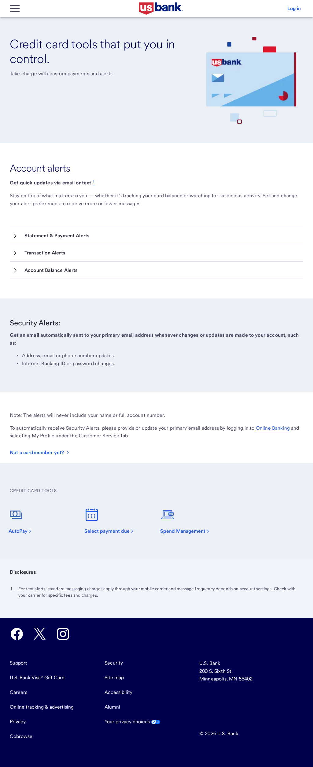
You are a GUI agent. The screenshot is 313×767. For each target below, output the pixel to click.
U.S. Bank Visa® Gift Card (37, 677)
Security (114, 663)
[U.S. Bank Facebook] (17, 634)
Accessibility (118, 692)
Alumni (112, 707)
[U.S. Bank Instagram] (63, 634)
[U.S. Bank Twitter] (40, 634)
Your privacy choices (128, 721)
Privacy (18, 721)
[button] (294, 8)
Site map (114, 677)
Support (18, 663)
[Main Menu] (14, 8)
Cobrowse (21, 736)
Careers (18, 692)
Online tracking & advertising (42, 707)
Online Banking (273, 428)
